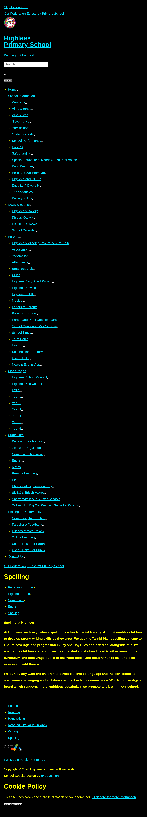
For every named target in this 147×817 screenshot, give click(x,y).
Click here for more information (114, 797)
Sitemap (39, 759)
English (13, 606)
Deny (13, 804)
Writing (13, 731)
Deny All (19, 804)
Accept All (8, 804)
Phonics (13, 706)
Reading (14, 712)
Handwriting (16, 718)
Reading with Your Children (27, 725)
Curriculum (16, 600)
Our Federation (15, 13)
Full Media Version (17, 759)
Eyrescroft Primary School (45, 13)
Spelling (13, 613)
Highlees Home (19, 594)
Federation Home (20, 587)
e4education (50, 775)
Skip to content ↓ (16, 7)
